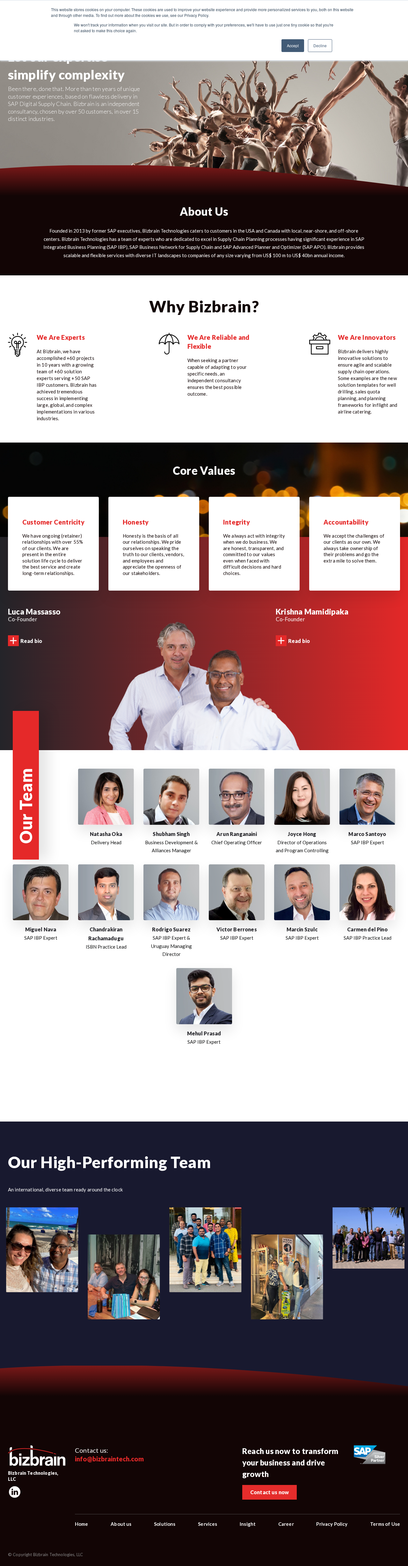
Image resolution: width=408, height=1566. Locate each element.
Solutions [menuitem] (164, 1524)
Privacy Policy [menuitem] (331, 1524)
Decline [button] (320, 45)
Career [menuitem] (286, 1524)
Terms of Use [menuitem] (385, 1524)
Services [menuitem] (207, 1524)
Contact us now (269, 1492)
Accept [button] (293, 45)
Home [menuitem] (81, 1524)
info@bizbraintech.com (109, 1459)
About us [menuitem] (121, 1524)
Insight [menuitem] (248, 1524)
